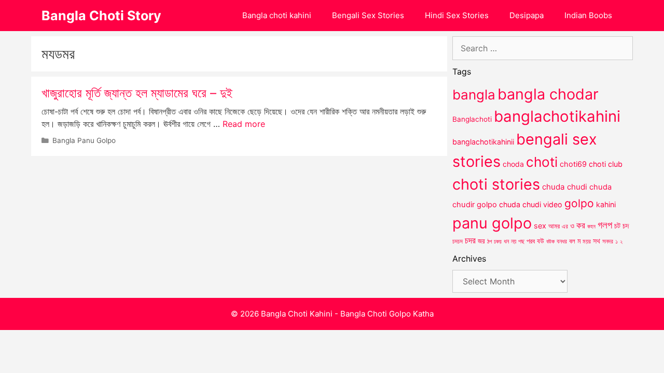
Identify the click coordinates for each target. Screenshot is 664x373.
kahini (606, 204)
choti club (605, 164)
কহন (591, 226)
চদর (470, 240)
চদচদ (457, 241)
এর (565, 226)
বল (572, 241)
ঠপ (489, 241)
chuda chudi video (530, 204)
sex (540, 225)
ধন (506, 241)
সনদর (607, 241)
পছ (521, 241)
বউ (540, 241)
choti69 (573, 164)
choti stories (496, 184)
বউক (550, 241)
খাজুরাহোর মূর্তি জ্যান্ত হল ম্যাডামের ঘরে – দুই (137, 93)
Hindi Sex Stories (457, 15)
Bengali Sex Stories (368, 15)
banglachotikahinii (483, 141)
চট (617, 226)
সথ (596, 240)
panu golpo (492, 223)
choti (542, 162)
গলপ (605, 225)
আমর (554, 226)
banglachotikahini (557, 116)
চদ (625, 226)
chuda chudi (564, 187)
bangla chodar (548, 94)
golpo (579, 203)
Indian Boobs (588, 15)
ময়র (587, 241)
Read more (244, 124)
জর (481, 241)
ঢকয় (498, 241)
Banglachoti (472, 119)
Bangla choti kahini (276, 15)
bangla (473, 95)
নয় (513, 241)
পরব (531, 241)
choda (513, 164)
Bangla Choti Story (101, 15)
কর (580, 225)
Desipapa (526, 15)
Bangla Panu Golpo (84, 140)
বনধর (562, 241)
